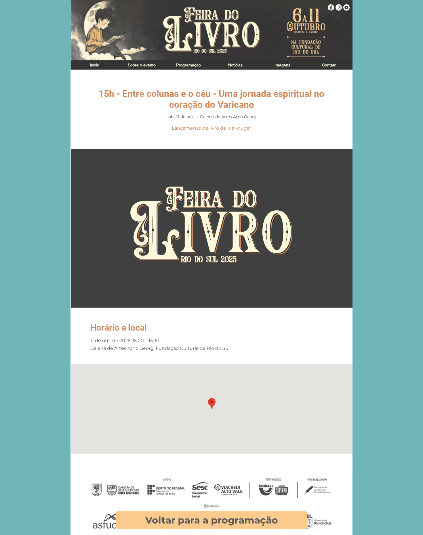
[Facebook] (331, 7)
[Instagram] (339, 7)
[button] (282, 65)
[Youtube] (346, 7)
